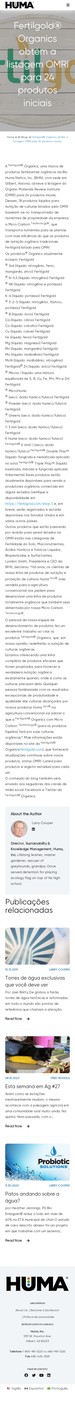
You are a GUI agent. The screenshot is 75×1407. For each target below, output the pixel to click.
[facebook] (26, 1375)
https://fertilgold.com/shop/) (29, 504)
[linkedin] (48, 1375)
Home (10, 137)
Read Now (13, 1019)
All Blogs (23, 137)
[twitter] (34, 1375)
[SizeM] (19, 3)
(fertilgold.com (30, 749)
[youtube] (41, 1375)
